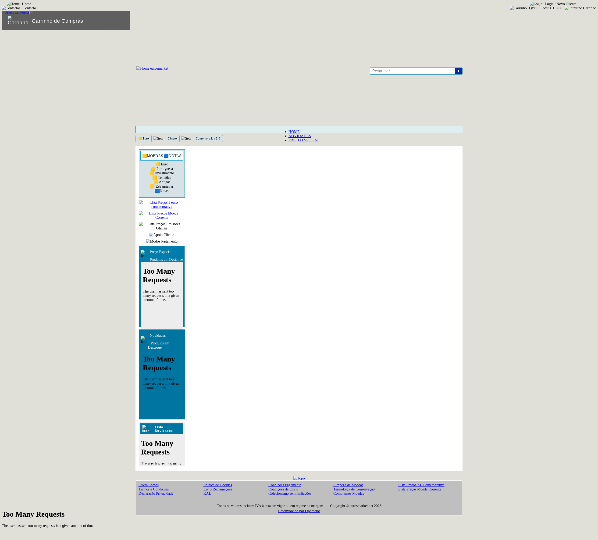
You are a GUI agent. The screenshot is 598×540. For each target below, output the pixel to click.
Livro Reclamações (217, 489)
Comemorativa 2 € (208, 138)
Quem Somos (149, 485)
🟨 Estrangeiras (162, 186)
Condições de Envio (283, 489)
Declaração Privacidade (156, 493)
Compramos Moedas (348, 493)
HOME (294, 132)
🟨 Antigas (161, 182)
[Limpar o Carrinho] (112, 21)
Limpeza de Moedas (348, 485)
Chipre (172, 138)
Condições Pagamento (284, 485)
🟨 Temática (161, 177)
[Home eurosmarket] (151, 68)
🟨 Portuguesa (162, 169)
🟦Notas (161, 191)
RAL (207, 493)
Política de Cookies (217, 485)
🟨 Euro (143, 138)
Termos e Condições (154, 489)
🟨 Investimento (162, 173)
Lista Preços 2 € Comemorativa (421, 485)
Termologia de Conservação (354, 489)
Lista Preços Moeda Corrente (419, 489)
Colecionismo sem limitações (289, 493)
